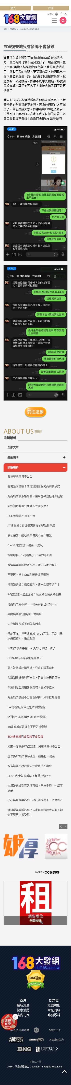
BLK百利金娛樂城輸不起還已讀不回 (29, 775)
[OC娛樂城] (35, 846)
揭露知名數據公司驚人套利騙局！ (28, 506)
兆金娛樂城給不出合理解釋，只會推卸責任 (33, 697)
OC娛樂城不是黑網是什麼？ (24, 658)
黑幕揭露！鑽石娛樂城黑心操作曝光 (29, 535)
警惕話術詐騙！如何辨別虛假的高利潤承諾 (33, 486)
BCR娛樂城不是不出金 (21, 515)
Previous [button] (61, 826)
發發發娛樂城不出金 (19, 476)
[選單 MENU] (54, 20)
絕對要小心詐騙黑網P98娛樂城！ (27, 716)
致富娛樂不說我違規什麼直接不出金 (29, 766)
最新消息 (23, 1005)
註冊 (51, 8)
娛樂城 (54, 1000)
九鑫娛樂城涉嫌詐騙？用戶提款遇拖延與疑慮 (35, 496)
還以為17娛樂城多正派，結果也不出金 (31, 756)
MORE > (62, 872)
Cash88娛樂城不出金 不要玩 (25, 545)
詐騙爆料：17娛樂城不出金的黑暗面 (29, 555)
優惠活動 (23, 1010)
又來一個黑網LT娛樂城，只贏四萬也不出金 (33, 746)
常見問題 (54, 1010)
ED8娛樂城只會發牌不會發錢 (25, 736)
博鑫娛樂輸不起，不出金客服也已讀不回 (32, 604)
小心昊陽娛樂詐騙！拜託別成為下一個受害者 (35, 800)
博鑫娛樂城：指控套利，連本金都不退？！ (33, 584)
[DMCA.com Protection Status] (35, 979)
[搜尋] (63, 20)
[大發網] (20, 18)
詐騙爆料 (13, 467)
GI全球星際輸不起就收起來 (24, 623)
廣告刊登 (23, 1015)
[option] (35, 849)
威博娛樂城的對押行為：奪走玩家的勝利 (32, 565)
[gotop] (64, 1071)
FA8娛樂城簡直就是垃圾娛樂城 (26, 707)
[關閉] (15, 1017)
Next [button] (65, 826)
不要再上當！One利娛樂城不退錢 (28, 574)
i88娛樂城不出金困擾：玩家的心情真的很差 (34, 594)
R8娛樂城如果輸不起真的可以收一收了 (31, 648)
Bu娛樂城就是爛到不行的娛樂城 (27, 726)
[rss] (65, 14)
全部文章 (13, 447)
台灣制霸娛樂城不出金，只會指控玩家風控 (33, 677)
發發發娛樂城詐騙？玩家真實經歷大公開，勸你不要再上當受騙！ (35, 812)
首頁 (23, 1000)
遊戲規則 (13, 457)
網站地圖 (36, 1062)
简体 (50, 14)
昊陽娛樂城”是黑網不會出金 (24, 614)
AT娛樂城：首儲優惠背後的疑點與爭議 (31, 525)
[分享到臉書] (61, 14)
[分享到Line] (56, 14)
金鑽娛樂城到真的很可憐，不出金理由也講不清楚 (35, 788)
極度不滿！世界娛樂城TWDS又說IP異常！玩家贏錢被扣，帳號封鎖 (34, 636)
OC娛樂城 (11, 872)
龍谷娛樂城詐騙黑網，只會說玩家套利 (30, 667)
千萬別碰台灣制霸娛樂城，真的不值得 (30, 687)
